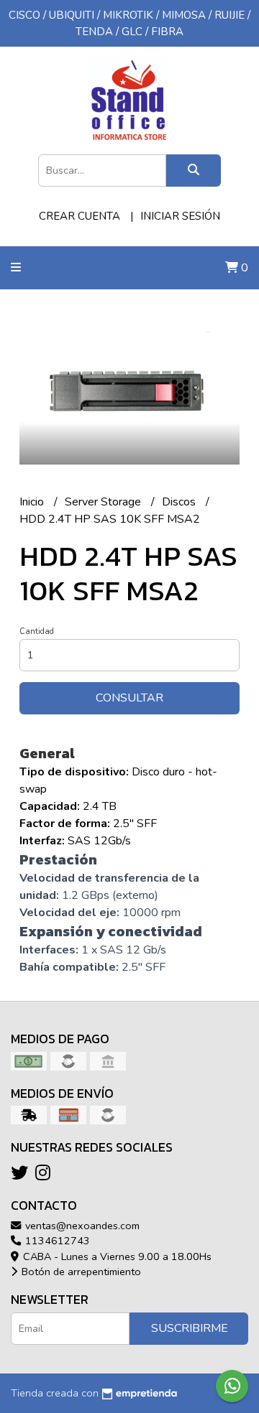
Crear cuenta (79, 216)
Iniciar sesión (180, 216)
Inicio (33, 502)
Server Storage (104, 502)
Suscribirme (189, 1328)
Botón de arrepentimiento (80, 1271)
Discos (180, 502)
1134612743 (56, 1241)
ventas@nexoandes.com (81, 1225)
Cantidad (36, 631)
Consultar (129, 698)
